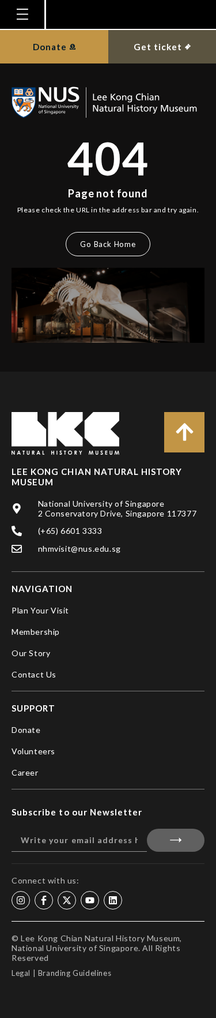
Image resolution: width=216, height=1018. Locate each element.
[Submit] (176, 840)
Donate (26, 730)
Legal (21, 973)
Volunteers (33, 751)
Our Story (31, 653)
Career (25, 772)
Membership (36, 632)
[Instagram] (21, 900)
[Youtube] (90, 900)
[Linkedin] (113, 900)
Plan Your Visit (40, 610)
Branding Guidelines (74, 973)
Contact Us (34, 674)
